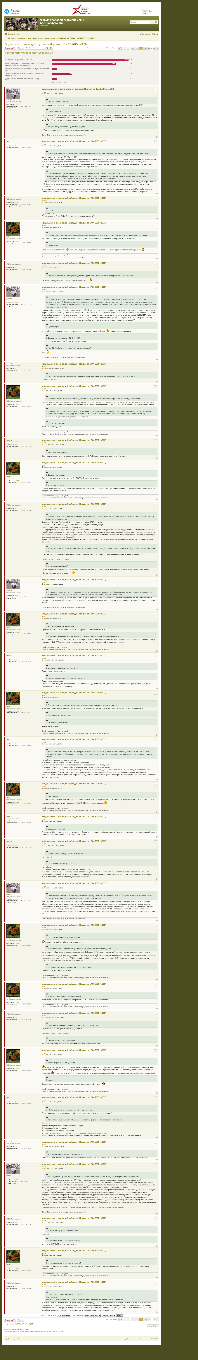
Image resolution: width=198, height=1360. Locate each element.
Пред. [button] (125, 48)
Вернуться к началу (157, 137)
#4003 (44, 616)
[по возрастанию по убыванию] (108, 1315)
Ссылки (10, 34)
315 (16, 368)
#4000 (44, 465)
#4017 (44, 1167)
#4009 (44, 844)
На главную (12, 1339)
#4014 (44, 1053)
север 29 (9, 364)
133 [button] (137, 48)
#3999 (44, 443)
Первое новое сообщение (96, 48)
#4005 (44, 695)
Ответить (9, 48)
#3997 (44, 366)
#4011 (44, 928)
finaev (8, 141)
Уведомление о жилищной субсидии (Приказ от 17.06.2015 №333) (45, 44)
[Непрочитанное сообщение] (42, 94)
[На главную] (22, 23)
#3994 (44, 225)
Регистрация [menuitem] (146, 34)
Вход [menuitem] (156, 34)
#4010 (44, 886)
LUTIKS (8, 198)
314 (16, 146)
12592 (17, 241)
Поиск (152, 22)
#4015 (44, 1100)
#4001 (44, 507)
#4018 (44, 1221)
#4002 (44, 582)
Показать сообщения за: (48, 1315)
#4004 (44, 658)
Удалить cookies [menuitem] (132, 1339)
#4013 (44, 1016)
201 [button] (154, 48)
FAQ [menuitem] (17, 34)
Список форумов (24, 1339)
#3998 (44, 389)
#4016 (44, 1144)
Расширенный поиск (156, 22)
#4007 (44, 786)
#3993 (44, 201)
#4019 (44, 1253)
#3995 (44, 266)
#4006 (44, 742)
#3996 (44, 290)
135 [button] (145, 48)
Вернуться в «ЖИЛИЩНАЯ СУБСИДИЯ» (20, 1324)
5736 (16, 202)
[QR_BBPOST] (47, 102)
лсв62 (8, 236)
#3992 (44, 144)
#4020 (44, 1285)
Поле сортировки (78, 1315)
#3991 (44, 92)
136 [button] (148, 48)
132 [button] (133, 48)
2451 (16, 104)
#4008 (44, 819)
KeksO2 (9, 100)
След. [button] (158, 48)
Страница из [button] (120, 48)
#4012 (44, 987)
